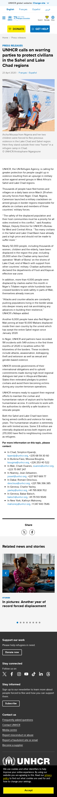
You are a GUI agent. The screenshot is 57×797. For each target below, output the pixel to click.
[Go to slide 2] (21, 623)
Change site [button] (39, 3)
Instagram (19, 674)
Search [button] (40, 20)
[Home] (18, 18)
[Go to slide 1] (18, 623)
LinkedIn (41, 674)
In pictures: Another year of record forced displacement (24, 603)
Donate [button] (47, 20)
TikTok (34, 674)
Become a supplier (12, 745)
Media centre (9, 730)
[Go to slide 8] (40, 623)
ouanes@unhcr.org (43, 466)
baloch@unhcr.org (17, 497)
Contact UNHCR (11, 725)
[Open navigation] (3, 18)
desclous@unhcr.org (18, 483)
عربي (47, 9)
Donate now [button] (12, 652)
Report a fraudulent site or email (20, 740)
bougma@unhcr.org (18, 462)
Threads (48, 674)
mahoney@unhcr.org (18, 504)
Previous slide (5, 573)
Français (23, 9)
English (10, 9)
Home (5, 37)
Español (36, 9)
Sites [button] (53, 20)
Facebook (12, 674)
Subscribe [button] (11, 703)
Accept (29, 790)
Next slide (51, 573)
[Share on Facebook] (32, 532)
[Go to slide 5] (30, 623)
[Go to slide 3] (24, 623)
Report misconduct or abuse (17, 735)
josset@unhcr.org (16, 476)
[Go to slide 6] (34, 623)
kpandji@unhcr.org (17, 455)
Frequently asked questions (17, 720)
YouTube (26, 674)
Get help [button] (41, 29)
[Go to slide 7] (37, 623)
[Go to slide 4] (27, 623)
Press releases (18, 37)
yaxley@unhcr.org (17, 490)
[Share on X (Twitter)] (24, 532)
